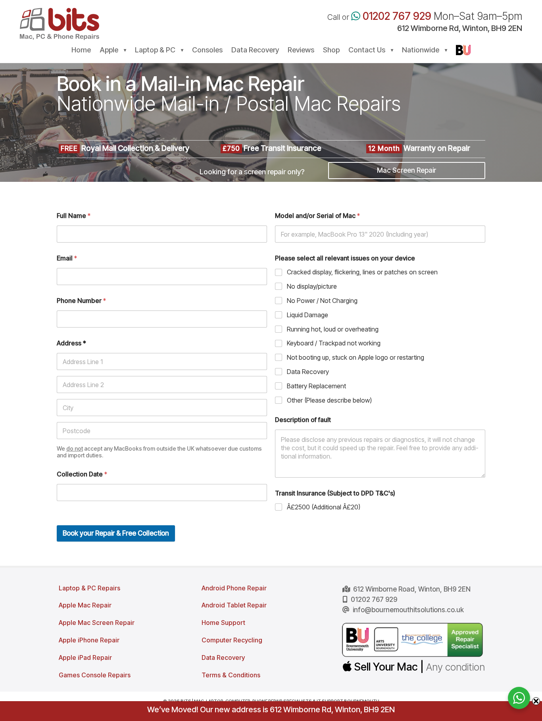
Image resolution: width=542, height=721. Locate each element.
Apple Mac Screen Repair (97, 623)
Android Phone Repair (234, 588)
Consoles (207, 50)
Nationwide (420, 50)
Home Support (223, 623)
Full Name (73, 216)
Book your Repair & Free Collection (116, 533)
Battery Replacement (316, 386)
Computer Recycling (232, 640)
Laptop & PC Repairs (89, 588)
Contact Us (366, 50)
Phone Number (81, 301)
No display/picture (312, 286)
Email (67, 258)
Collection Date (82, 474)
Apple (109, 50)
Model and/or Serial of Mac (317, 216)
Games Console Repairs (95, 675)
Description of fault (303, 420)
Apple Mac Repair (85, 605)
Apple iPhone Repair (89, 640)
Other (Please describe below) (329, 400)
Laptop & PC (155, 50)
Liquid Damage (307, 315)
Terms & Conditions (231, 675)
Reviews (301, 50)
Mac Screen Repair (406, 170)
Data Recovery (255, 50)
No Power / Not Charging (322, 301)
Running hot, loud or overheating (333, 329)
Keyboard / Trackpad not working (334, 343)
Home (81, 50)
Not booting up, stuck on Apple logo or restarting (355, 357)
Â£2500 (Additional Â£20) (323, 507)
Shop (331, 50)
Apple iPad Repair (85, 657)
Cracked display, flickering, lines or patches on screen (362, 272)
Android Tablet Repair (234, 605)
